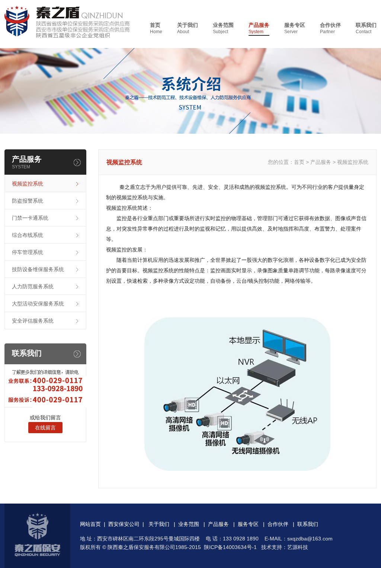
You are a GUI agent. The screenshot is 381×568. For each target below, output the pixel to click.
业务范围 (223, 28)
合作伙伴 (330, 28)
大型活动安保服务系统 (38, 304)
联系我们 (366, 28)
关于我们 (187, 28)
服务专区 (294, 28)
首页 (156, 28)
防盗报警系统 (27, 201)
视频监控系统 (27, 184)
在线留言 (45, 428)
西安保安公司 (124, 524)
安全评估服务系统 (33, 321)
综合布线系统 (27, 235)
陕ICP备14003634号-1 (230, 547)
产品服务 (259, 28)
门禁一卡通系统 (30, 218)
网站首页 (90, 524)
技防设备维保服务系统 (38, 269)
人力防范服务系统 (33, 286)
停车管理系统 (27, 252)
